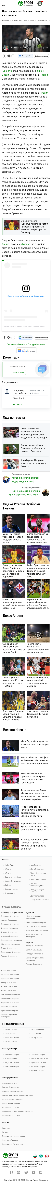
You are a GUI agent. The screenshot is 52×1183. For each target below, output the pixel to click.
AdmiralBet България (39, 1058)
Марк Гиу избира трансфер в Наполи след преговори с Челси (12, 538)
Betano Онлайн (10, 1029)
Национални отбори (12, 877)
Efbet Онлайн (9, 1033)
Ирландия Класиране (10, 978)
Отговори (17, 404)
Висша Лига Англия (12, 881)
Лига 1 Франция (37, 869)
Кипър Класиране (8, 982)
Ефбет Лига (9, 865)
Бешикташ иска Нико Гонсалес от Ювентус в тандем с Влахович (33, 448)
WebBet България (37, 1066)
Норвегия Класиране (10, 1002)
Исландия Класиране (10, 974)
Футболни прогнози (10, 1107)
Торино (44, 74)
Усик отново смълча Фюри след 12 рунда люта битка (37, 714)
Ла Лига (7, 885)
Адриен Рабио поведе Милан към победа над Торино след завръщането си (38, 603)
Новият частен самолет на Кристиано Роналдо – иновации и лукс (38, 648)
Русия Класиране (8, 948)
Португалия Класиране (11, 952)
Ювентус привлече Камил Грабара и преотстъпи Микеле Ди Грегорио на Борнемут (13, 571)
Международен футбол (37, 891)
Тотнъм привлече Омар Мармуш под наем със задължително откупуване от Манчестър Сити (35, 795)
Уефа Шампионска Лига (38, 874)
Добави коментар (41, 56)
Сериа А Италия (11, 889)
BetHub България (11, 1066)
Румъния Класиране (9, 1010)
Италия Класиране (9, 932)
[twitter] (33, 1172)
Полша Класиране (9, 1006)
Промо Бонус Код (9, 1083)
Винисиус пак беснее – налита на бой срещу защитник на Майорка (38, 681)
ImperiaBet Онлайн (38, 1062)
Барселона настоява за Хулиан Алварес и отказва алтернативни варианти (34, 826)
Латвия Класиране (9, 986)
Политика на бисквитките (12, 1144)
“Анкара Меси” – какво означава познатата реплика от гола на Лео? (13, 648)
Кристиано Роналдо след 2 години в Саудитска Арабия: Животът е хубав (13, 715)
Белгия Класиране (34, 950)
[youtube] (18, 1172)
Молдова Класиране (9, 998)
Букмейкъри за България (13, 1091)
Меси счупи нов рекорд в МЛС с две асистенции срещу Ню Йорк (13, 681)
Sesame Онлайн (37, 1029)
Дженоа (25, 244)
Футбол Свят (35, 865)
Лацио (5, 244)
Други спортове (37, 896)
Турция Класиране (9, 956)
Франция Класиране (9, 936)
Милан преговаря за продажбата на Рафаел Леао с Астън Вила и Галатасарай (38, 538)
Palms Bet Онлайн (11, 1037)
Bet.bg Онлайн (36, 1037)
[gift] (39, 3)
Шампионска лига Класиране (33, 917)
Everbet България (37, 1054)
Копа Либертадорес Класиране (34, 935)
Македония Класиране (10, 994)
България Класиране (10, 916)
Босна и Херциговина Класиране (35, 959)
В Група (7, 873)
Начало (5, 20)
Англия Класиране (9, 920)
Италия (44, 92)
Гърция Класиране (34, 964)
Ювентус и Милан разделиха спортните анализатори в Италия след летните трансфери (34, 433)
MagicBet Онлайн (11, 1062)
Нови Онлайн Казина (11, 1103)
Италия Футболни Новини (23, 20)
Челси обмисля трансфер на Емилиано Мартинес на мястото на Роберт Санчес (35, 760)
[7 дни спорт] (26, 3)
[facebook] (11, 1172)
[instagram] (26, 1172)
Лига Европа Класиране (36, 922)
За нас (5, 1132)
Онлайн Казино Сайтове (12, 1099)
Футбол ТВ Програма (11, 1115)
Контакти (6, 1128)
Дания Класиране (8, 970)
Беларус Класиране (34, 954)
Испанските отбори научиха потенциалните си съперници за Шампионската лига (35, 811)
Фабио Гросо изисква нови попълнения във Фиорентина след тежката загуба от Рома (38, 571)
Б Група (7, 869)
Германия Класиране (10, 924)
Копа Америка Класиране (37, 930)
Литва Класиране (8, 990)
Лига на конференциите (36, 884)
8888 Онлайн (35, 1033)
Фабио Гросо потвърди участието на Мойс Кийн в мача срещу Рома (13, 603)
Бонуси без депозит (10, 1087)
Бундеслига (9, 893)
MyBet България (37, 1070)
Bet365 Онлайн (10, 1041)
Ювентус (7, 70)
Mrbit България (10, 1058)
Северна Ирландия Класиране (9, 1015)
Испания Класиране (9, 928)
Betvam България (11, 1054)
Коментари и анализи (39, 900)
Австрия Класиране (34, 946)
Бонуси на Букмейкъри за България (17, 1095)
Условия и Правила (10, 1140)
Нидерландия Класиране (11, 940)
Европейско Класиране (36, 926)
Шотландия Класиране (10, 944)
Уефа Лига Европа (38, 879)
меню (3, 5)
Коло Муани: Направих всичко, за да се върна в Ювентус (33, 463)
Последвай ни (26, 56)
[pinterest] (41, 1172)
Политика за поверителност (14, 1136)
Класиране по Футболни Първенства (18, 1111)
